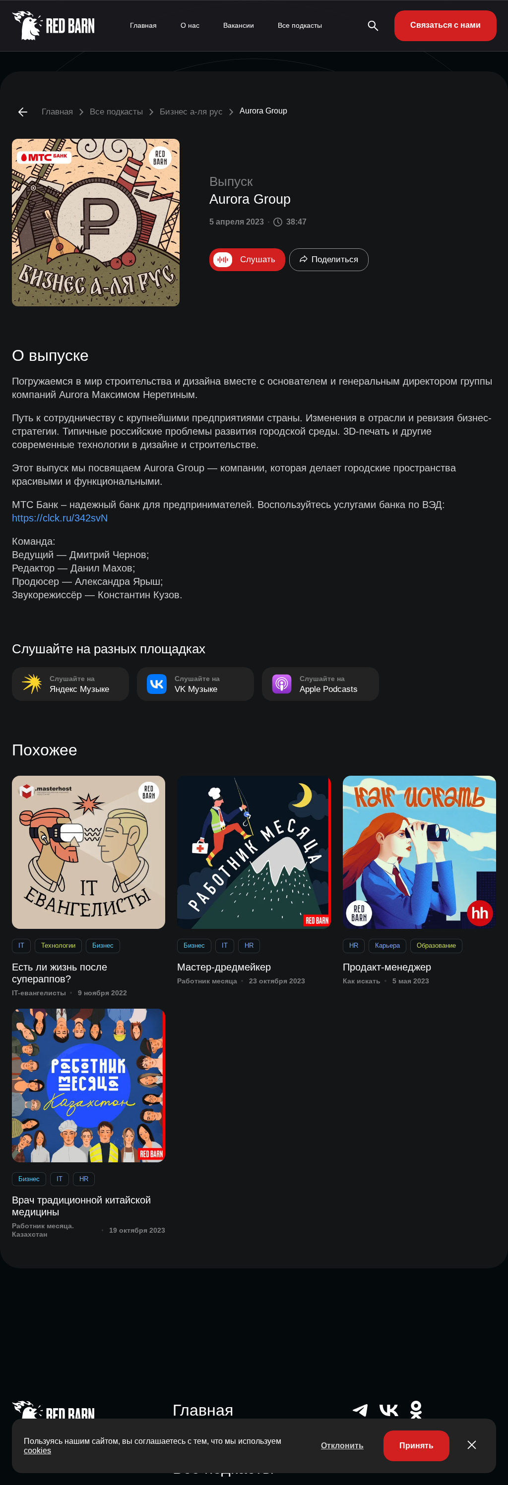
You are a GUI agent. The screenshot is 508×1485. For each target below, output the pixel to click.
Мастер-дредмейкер (224, 967)
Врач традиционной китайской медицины (81, 1206)
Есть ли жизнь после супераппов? (59, 973)
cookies (37, 1450)
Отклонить (342, 1445)
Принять (416, 1445)
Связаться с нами (445, 25)
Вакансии (238, 25)
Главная (143, 25)
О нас (190, 25)
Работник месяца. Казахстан (43, 1230)
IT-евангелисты (39, 993)
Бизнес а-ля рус (191, 111)
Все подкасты (300, 25)
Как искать (362, 981)
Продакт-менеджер (387, 967)
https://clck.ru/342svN (60, 518)
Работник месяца (207, 981)
